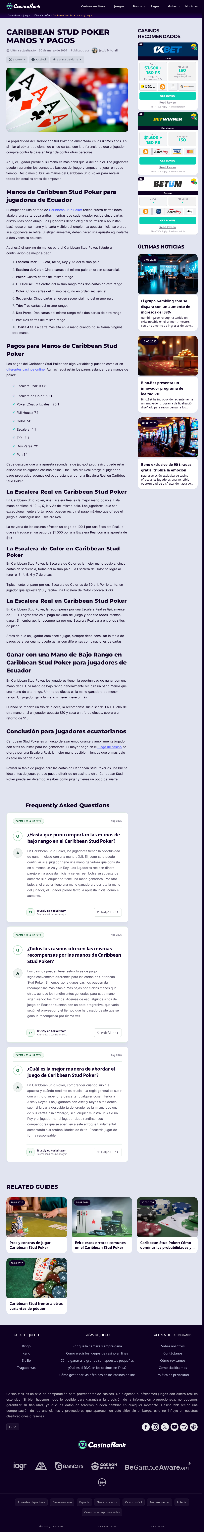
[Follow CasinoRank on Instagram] (155, 1427)
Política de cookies (107, 1526)
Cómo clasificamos (173, 1367)
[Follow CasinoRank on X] (165, 1427)
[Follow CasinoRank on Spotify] (184, 1427)
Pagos (155, 6)
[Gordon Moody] (104, 1466)
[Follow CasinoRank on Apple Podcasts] (194, 1427)
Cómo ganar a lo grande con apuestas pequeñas (97, 1360)
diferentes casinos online (25, 369)
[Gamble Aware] (158, 1466)
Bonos (137, 6)
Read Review (167, 102)
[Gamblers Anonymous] (41, 1466)
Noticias (191, 6)
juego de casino (110, 747)
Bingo (26, 1346)
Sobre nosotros (173, 1346)
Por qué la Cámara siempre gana (97, 1346)
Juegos (119, 6)
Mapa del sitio (158, 1526)
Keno (26, 1353)
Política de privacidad (173, 1375)
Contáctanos (172, 1353)
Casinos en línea (93, 6)
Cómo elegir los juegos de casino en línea (97, 1353)
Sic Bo (26, 1360)
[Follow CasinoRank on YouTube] (174, 1427)
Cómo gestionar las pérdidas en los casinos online (97, 1375)
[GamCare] (69, 1466)
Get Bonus (168, 95)
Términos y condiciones (51, 1526)
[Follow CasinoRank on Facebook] (146, 1427)
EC (10, 1427)
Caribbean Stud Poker (65, 210)
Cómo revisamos (172, 1360)
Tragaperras (26, 1367)
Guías (172, 6)
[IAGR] (20, 1466)
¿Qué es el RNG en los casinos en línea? (97, 1367)
